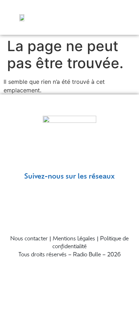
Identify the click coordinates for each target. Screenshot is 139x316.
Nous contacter (29, 239)
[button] (125, 17)
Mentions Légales (74, 239)
